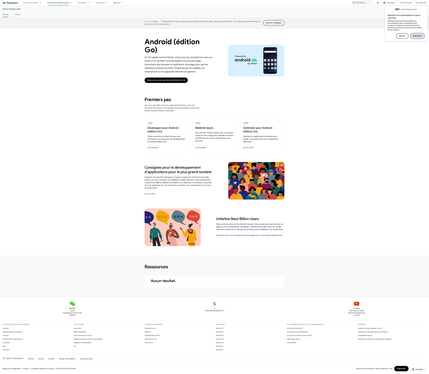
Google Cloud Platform (67, 359)
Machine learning (80, 332)
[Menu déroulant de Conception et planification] (72, 2)
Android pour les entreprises (12, 332)
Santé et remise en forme (83, 335)
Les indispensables (31, 3)
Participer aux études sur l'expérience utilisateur (374, 339)
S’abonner (401, 369)
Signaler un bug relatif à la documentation (373, 332)
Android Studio (406, 3)
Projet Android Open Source (13, 339)
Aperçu (5, 14)
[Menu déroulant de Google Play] (108, 2)
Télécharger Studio (293, 339)
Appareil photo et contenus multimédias (88, 339)
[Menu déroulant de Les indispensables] (42, 2)
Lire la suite (152, 147)
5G (75, 346)
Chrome (41, 359)
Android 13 (219, 343)
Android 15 (220, 335)
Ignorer (402, 36)
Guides (18, 14)
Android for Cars (151, 339)
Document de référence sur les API (299, 335)
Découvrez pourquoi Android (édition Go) (166, 80)
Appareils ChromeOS (152, 335)
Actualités (6, 343)
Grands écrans (150, 328)
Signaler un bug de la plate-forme (370, 328)
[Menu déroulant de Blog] (123, 2)
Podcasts (6, 350)
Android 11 (219, 350)
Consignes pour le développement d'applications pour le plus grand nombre (178, 169)
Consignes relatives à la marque (42, 369)
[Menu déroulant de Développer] (90, 2)
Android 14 (220, 339)
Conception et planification (58, 3)
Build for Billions (12, 9)
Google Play (100, 3)
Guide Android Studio (294, 328)
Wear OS (148, 332)
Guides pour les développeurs (297, 332)
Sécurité (6, 335)
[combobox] (363, 3)
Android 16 (220, 332)
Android (5, 328)
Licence (26, 369)
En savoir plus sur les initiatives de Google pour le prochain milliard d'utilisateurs (250, 235)
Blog (118, 3)
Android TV (149, 343)
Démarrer (417, 36)
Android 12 (220, 346)
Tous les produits (86, 359)
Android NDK (291, 343)
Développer (82, 3)
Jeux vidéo (77, 328)
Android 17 (220, 328)
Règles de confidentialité (82, 343)
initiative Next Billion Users (237, 219)
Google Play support (365, 335)
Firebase (51, 359)
